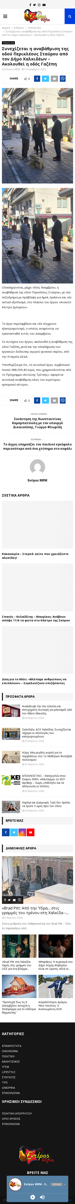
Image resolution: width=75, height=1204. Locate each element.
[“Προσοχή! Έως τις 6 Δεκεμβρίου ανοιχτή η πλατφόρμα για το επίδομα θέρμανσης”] (19, 986)
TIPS (5, 1082)
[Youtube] (44, 5)
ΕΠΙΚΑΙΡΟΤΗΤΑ (11, 1046)
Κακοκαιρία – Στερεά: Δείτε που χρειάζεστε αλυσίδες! (35, 556)
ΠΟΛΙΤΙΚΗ (8, 1056)
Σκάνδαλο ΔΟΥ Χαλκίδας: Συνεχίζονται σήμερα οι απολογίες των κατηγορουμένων (46, 733)
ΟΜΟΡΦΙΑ (8, 1087)
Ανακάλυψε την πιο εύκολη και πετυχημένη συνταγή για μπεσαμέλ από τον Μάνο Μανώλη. (47, 709)
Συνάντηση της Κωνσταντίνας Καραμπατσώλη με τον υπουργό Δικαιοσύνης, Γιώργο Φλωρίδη (37, 423)
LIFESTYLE (8, 1072)
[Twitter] (34, 5)
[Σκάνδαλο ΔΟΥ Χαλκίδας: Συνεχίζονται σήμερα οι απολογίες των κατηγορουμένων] (11, 734)
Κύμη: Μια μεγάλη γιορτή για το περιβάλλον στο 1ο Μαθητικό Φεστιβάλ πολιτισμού (47, 756)
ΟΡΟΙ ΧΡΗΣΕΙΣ (11, 1118)
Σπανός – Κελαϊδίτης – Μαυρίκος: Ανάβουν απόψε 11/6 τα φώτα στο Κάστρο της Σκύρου (36, 618)
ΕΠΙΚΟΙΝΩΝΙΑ (11, 1093)
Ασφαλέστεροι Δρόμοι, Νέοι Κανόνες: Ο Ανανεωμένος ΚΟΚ (53, 1005)
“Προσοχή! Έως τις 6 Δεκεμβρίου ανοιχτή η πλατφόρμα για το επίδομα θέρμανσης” (19, 1007)
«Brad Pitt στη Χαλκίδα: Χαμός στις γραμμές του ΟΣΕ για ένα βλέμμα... (16, 965)
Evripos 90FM (12, 69)
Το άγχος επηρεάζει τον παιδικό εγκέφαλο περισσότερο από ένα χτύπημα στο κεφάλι (37, 446)
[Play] (33, 1197)
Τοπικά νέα (8, 42)
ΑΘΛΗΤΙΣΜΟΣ (11, 1061)
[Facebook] (30, 5)
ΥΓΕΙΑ (5, 1067)
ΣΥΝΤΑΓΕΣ (9, 1077)
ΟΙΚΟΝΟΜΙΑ (10, 1051)
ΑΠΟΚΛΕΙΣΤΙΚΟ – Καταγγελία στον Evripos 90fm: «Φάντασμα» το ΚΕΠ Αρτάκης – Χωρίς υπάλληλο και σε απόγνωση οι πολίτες (44, 781)
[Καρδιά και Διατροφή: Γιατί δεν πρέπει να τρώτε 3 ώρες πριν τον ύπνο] (11, 807)
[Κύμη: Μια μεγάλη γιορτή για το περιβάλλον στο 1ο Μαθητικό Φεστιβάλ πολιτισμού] (11, 757)
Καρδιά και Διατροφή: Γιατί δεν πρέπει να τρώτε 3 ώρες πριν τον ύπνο (46, 804)
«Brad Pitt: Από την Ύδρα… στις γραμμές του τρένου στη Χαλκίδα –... (35, 910)
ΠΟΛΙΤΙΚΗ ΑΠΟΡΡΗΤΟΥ (17, 1113)
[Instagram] (39, 5)
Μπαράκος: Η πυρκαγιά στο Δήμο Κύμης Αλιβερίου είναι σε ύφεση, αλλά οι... (55, 965)
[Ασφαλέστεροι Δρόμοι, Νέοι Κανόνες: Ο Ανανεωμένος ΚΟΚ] (55, 986)
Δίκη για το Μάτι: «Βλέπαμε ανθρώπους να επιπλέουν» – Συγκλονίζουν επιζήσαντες (34, 681)
